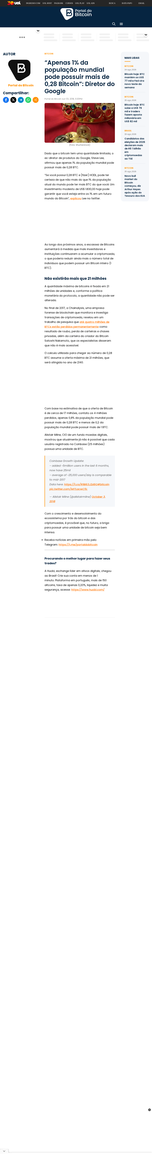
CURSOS (69, 3)
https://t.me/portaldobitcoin (78, 544)
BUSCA (112, 3)
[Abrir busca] (113, 24)
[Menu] (121, 24)
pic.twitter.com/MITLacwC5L (68, 489)
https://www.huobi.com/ (87, 589)
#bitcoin (103, 484)
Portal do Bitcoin (76, 14)
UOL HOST (47, 3)
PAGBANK (58, 3)
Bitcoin (49, 53)
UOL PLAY (79, 3)
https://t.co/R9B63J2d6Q (81, 484)
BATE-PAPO (127, 3)
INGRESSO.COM (33, 3)
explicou (75, 198)
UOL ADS (91, 3)
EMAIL (141, 3)
